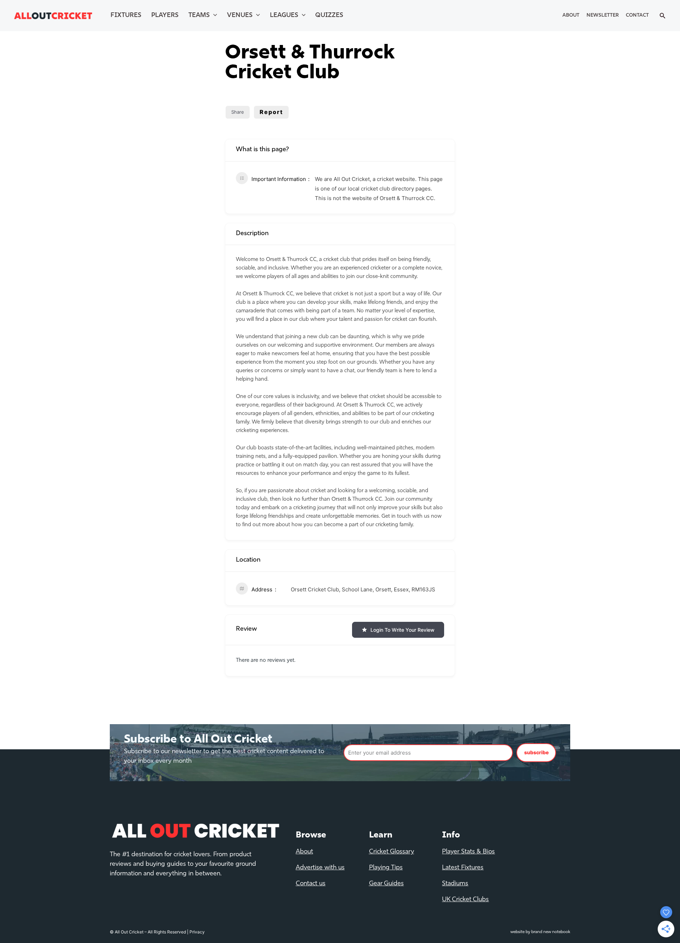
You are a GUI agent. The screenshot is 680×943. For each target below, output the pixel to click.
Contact (637, 15)
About (570, 15)
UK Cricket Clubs (465, 900)
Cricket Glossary (391, 852)
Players (164, 15)
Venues (240, 15)
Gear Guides (386, 884)
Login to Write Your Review (402, 630)
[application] (213, 15)
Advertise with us (320, 868)
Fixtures (125, 15)
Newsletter (602, 15)
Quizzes (329, 15)
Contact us (310, 884)
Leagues (284, 15)
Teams (199, 15)
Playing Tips (386, 868)
